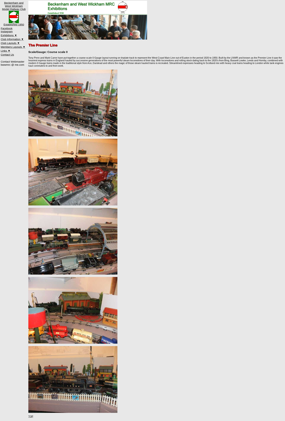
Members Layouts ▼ (13, 47)
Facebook (6, 28)
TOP (30, 416)
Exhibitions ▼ (9, 35)
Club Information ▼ (12, 39)
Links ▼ (5, 50)
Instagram (7, 31)
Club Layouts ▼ (10, 43)
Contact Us (7, 54)
